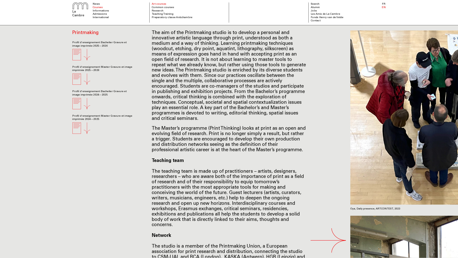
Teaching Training (162, 14)
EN (384, 7)
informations (101, 11)
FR (383, 4)
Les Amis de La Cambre (325, 14)
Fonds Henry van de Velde (327, 17)
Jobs (314, 11)
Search (315, 4)
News (96, 4)
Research (157, 11)
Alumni (315, 7)
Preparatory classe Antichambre (172, 17)
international (101, 17)
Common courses (163, 7)
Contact (316, 21)
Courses (98, 7)
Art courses (159, 4)
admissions (100, 14)
